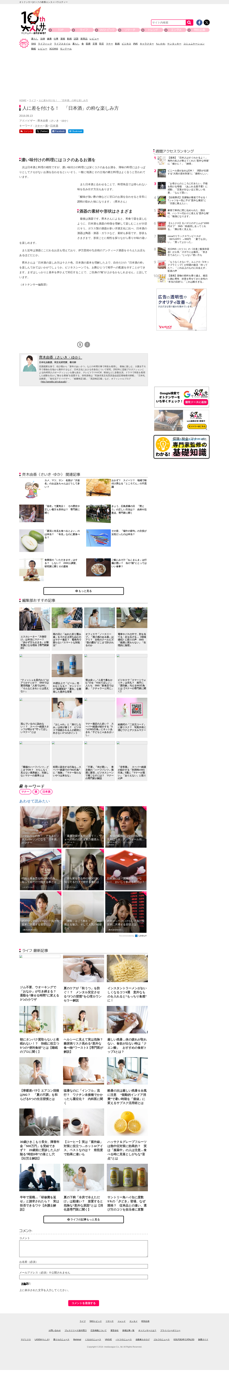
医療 (88, 43)
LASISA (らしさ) (42, 1339)
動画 (69, 38)
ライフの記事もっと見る (85, 1219)
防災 (101, 43)
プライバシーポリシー (170, 1330)
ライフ (84, 30)
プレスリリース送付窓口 (76, 1330)
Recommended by (127, 936)
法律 (42, 38)
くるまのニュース (93, 1339)
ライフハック (45, 43)
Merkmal (77, 1339)
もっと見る (85, 591)
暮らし (34, 38)
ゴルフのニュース (162, 1339)
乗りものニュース (61, 1339)
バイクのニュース (124, 1339)
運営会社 (114, 1330)
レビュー (94, 38)
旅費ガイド (203, 1339)
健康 (49, 38)
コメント (24, 1238)
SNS (33, 43)
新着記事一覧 (128, 1330)
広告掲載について (99, 1330)
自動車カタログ (143, 1339)
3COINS (53, 48)
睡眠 (33, 48)
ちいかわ (160, 43)
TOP (61, 30)
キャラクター (147, 43)
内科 (135, 43)
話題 (76, 38)
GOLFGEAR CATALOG (184, 1339)
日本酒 (54, 125)
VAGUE (108, 1339)
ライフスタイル (62, 43)
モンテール (66, 48)
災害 (95, 43)
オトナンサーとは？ (147, 1330)
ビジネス (126, 43)
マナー (109, 43)
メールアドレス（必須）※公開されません (44, 1272)
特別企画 (199, 30)
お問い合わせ (55, 1330)
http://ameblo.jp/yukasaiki (53, 381)
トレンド (153, 30)
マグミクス (26, 1339)
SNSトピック (106, 30)
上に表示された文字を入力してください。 (44, 1290)
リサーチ (130, 30)
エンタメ (176, 30)
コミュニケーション (194, 43)
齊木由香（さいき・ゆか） (60, 357)
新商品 (84, 38)
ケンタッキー (174, 43)
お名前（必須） (28, 1261)
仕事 (56, 38)
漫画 (62, 38)
